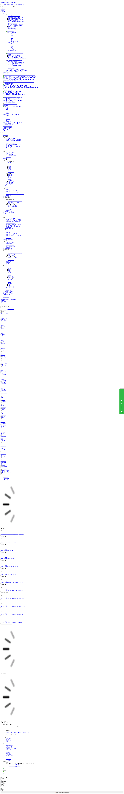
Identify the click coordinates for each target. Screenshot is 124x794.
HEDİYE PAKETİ (7, 186)
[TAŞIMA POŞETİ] (5, 471)
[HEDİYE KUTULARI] (6, 472)
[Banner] (3, 465)
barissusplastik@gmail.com (14, 766)
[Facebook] (4, 772)
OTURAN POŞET (10, 154)
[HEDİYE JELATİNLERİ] (6, 468)
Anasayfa (8, 752)
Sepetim (7, 756)
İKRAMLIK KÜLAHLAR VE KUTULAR (15, 194)
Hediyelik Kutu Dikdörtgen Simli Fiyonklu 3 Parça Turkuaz (13, 606)
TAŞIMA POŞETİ (7, 196)
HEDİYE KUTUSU (7, 211)
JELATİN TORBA (7, 148)
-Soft (56, 792)
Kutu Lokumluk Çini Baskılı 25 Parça (8, 542)
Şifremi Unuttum (10, 309)
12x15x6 (7, 115)
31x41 (7, 120)
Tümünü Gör (8, 147)
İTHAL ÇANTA (11, 170)
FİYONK (8, 189)
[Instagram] (4, 775)
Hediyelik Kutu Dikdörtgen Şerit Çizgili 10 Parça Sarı (12, 590)
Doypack (7, 739)
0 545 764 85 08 (17, 764)
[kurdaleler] (3, 474)
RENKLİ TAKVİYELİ (10, 101)
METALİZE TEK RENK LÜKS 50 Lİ (14, 192)
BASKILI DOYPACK (10, 143)
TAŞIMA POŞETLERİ (8, 95)
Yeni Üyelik (8, 759)
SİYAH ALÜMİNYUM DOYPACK (13, 144)
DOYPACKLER (6, 72)
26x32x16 (8, 119)
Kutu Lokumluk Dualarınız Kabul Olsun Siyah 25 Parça (12, 534)
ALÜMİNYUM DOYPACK (12, 138)
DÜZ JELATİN (9, 153)
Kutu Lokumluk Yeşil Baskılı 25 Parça (8, 574)
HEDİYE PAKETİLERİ (8, 83)
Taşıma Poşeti (8, 742)
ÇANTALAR (6, 105)
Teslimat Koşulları (9, 745)
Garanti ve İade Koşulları (11, 748)
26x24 (7, 111)
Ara (14, 6)
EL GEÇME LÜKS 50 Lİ (11, 99)
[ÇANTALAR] (4, 469)
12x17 (7, 108)
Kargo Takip (3, 301)
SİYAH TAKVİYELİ (10, 102)
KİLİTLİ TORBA (7, 213)
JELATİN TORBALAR (8, 90)
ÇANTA (5, 158)
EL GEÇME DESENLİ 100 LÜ (12, 98)
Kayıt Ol (2, 303)
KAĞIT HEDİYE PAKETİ (11, 190)
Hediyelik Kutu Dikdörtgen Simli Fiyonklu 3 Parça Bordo (12, 598)
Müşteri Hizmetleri (9, 755)
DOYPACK (5, 135)
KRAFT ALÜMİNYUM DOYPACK (13, 140)
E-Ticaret (58, 792)
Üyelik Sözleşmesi (9, 746)
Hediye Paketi (8, 740)
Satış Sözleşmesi (9, 747)
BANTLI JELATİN (10, 152)
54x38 (9, 169)
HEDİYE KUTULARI (8, 124)
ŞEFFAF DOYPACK (10, 145)
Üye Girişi (8, 760)
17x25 (7, 109)
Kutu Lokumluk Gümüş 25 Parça (7, 558)
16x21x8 (7, 116)
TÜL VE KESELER (7, 126)
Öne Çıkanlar (6, 479)
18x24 (7, 117)
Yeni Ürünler (5, 477)
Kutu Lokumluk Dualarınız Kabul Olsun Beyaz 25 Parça (12, 582)
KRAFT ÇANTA (9, 183)
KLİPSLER (5, 129)
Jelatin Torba (8, 738)
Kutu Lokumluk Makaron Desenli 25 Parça (9, 566)
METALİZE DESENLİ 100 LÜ (12, 191)
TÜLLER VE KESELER (8, 212)
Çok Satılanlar (6, 478)
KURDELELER (6, 128)
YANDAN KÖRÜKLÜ (11, 155)
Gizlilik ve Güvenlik (10, 749)
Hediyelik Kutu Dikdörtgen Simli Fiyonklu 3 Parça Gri (12, 614)
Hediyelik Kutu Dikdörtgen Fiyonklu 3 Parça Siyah (11, 622)
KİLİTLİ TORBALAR (8, 127)
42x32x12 (10, 180)
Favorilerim (3, 300)
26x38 (7, 112)
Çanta (7, 741)
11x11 (7, 107)
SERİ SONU (6, 130)
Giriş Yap (2, 302)
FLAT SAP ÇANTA (10, 182)
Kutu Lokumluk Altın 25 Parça (7, 550)
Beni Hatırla (4, 309)
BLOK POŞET (9, 209)
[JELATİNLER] (4, 466)
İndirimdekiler (8, 754)
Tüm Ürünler (8, 113)
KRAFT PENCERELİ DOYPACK (13, 142)
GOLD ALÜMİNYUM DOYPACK (13, 139)
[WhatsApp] (4, 769)
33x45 (9, 168)
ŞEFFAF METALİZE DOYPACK (13, 146)
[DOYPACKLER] (5, 470)
